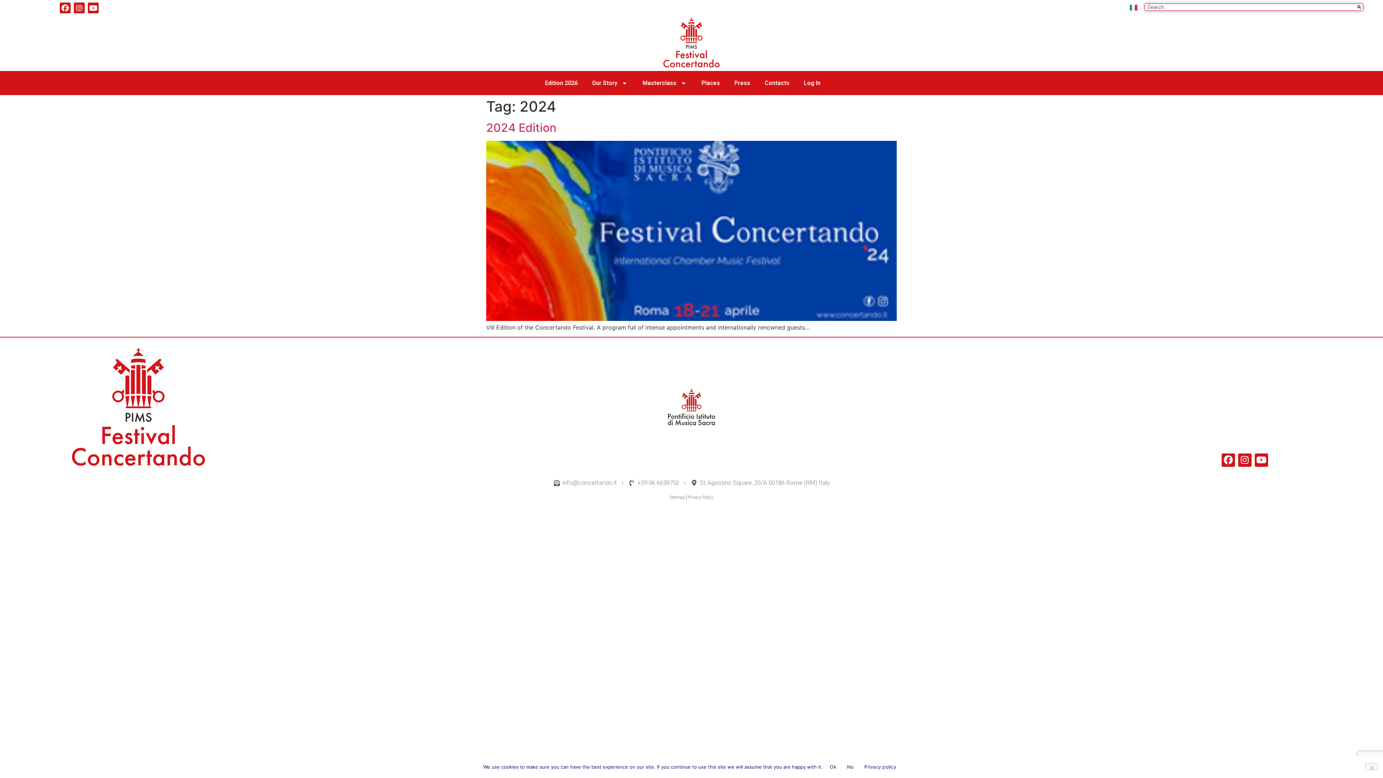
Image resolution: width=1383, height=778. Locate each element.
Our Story (604, 83)
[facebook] (65, 8)
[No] (1371, 767)
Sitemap (677, 497)
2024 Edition (521, 128)
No (850, 767)
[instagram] (79, 8)
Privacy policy (880, 767)
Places (711, 83)
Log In (812, 83)
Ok (833, 767)
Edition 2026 (561, 83)
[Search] (1359, 7)
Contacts (777, 83)
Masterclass (659, 83)
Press (742, 83)
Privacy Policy (700, 497)
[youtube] (93, 8)
